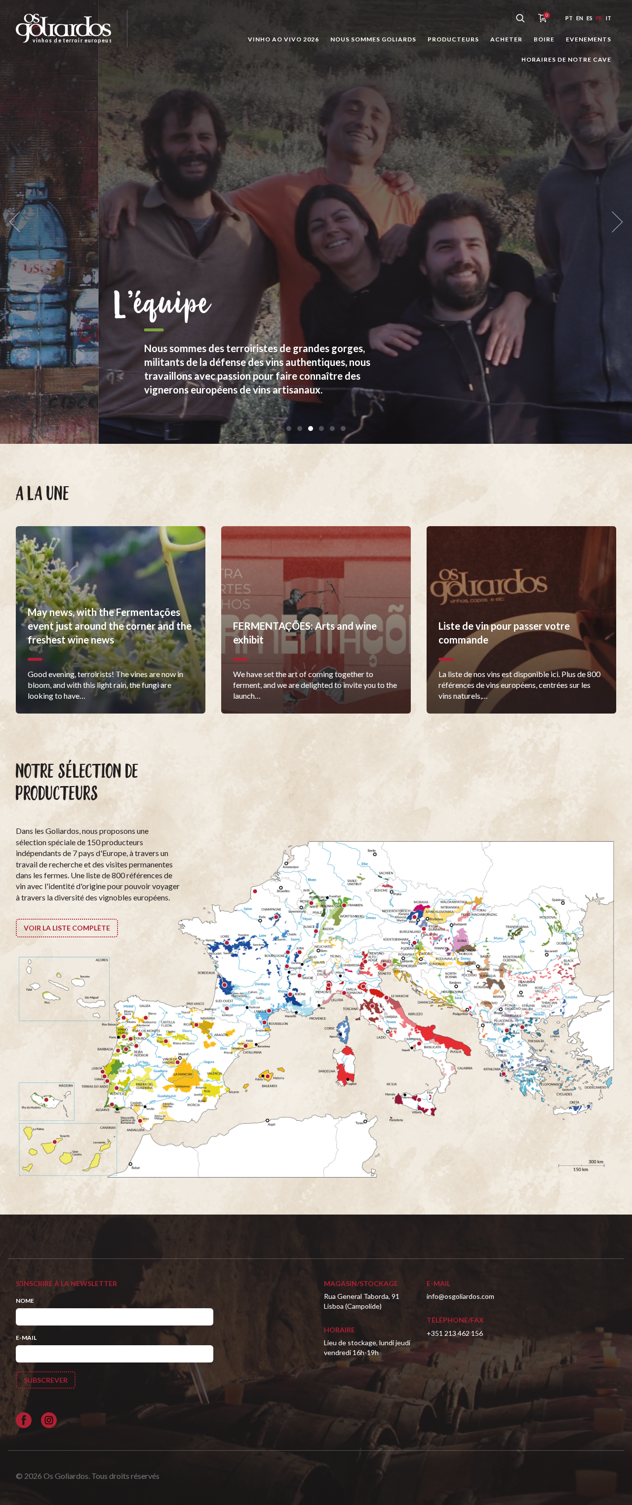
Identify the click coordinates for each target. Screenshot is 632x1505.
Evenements (588, 39)
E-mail (26, 1337)
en (579, 18)
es (589, 18)
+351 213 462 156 (455, 1333)
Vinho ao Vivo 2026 (283, 39)
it (608, 18)
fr (599, 18)
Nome (25, 1300)
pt (569, 18)
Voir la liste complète (67, 928)
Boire (544, 39)
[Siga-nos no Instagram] (49, 1420)
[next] (614, 222)
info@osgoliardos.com (460, 1296)
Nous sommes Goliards (373, 39)
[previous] (18, 222)
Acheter (506, 39)
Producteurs (453, 39)
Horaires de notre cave (566, 59)
